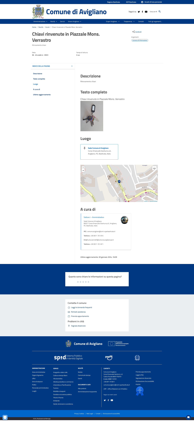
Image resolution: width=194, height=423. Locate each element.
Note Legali (89, 413)
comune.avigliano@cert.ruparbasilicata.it (117, 385)
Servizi (55, 368)
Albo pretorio (82, 388)
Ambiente (56, 401)
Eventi (80, 378)
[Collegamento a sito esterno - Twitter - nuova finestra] (139, 11)
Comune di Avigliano (76, 11)
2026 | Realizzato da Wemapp (41, 419)
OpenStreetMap (153, 201)
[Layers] (154, 168)
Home (34, 27)
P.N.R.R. (138, 384)
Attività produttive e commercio (63, 382)
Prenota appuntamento (143, 372)
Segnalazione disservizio (143, 378)
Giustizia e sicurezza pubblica (62, 394)
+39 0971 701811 (109, 382)
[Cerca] (159, 11)
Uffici (33, 378)
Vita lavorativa (57, 378)
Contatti (107, 368)
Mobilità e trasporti (59, 391)
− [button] (83, 170)
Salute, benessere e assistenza (63, 404)
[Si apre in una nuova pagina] (147, 391)
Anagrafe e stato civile (60, 372)
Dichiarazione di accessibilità (145, 381)
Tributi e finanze (58, 397)
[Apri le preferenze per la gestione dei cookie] (5, 417)
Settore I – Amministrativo (94, 217)
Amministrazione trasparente (87, 391)
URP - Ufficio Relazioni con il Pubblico (115, 389)
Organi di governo (37, 375)
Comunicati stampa (84, 375)
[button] (151, 2)
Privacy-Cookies (79, 413)
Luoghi (34, 391)
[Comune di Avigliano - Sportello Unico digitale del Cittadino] (38, 11)
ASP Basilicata (131, 2)
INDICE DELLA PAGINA (41, 66)
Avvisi (47, 27)
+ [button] (83, 167)
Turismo (55, 388)
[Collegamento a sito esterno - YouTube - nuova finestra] (146, 11)
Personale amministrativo (40, 388)
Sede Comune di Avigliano (98, 148)
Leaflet (146, 201)
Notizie (80, 372)
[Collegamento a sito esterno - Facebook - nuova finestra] (142, 11)
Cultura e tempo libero (60, 375)
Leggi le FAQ (139, 375)
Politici (34, 385)
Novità (40, 27)
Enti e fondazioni (37, 381)
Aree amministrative (38, 372)
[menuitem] (110, 21)
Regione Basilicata (113, 2)
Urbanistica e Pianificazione (62, 385)
